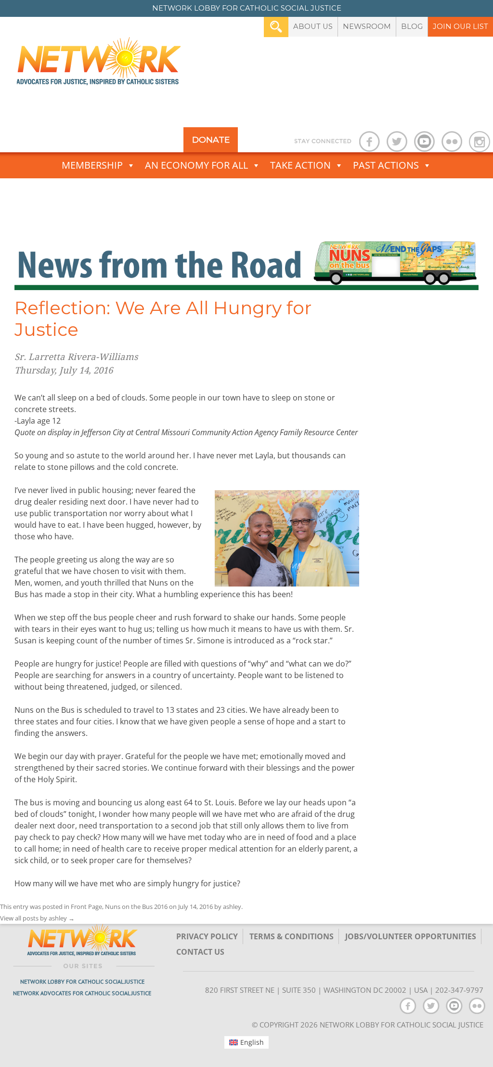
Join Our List (460, 26)
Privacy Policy (207, 936)
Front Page (86, 906)
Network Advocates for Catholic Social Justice (82, 993)
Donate (211, 139)
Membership (92, 165)
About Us (313, 26)
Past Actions (386, 165)
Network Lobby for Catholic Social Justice (82, 981)
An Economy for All (196, 165)
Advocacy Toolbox (240, 191)
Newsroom (367, 26)
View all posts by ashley (37, 918)
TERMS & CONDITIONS (291, 936)
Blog (412, 26)
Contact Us (200, 952)
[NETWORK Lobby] (99, 64)
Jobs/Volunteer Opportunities (410, 936)
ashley (232, 906)
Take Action (300, 165)
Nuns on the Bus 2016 (136, 906)
